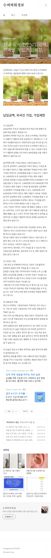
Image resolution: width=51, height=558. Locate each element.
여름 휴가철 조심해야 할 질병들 (18, 430)
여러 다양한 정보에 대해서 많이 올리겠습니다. (20, 511)
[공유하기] (13, 411)
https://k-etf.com (13, 389)
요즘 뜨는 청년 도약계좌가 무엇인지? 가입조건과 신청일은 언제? (20, 438)
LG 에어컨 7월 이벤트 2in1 (16, 427)
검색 (40, 5)
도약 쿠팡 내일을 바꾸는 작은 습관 (23, 374)
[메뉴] (46, 5)
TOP (46, 549)
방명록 (24, 15)
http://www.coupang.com (17, 370)
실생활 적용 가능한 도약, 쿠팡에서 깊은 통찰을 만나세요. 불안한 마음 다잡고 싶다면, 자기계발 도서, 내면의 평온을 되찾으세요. (25, 379)
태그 (13, 15)
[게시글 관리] (16, 411)
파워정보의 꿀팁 (12, 422)
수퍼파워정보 (13, 5)
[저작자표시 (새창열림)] (31, 411)
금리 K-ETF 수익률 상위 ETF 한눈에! (17, 393)
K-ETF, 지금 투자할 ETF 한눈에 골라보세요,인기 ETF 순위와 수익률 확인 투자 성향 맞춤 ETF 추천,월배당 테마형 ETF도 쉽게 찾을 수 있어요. (17, 398)
